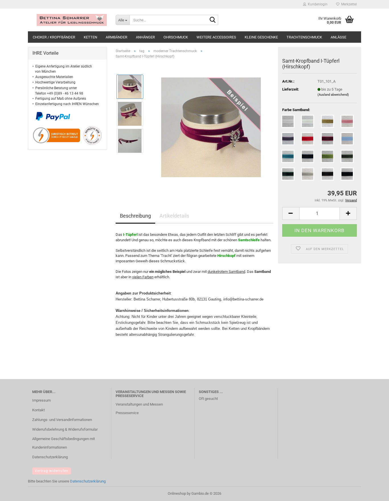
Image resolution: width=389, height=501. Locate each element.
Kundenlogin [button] (316, 4)
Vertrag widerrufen (51, 471)
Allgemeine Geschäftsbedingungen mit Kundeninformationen (63, 443)
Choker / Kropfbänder (54, 37)
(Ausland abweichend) (333, 95)
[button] (290, 213)
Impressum (41, 400)
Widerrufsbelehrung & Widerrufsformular (65, 429)
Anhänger (145, 37)
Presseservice (127, 413)
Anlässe (338, 37)
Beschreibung (135, 216)
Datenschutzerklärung (50, 457)
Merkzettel (348, 4)
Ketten (90, 37)
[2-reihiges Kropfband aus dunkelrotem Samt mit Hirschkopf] (211, 127)
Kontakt (38, 410)
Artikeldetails (174, 216)
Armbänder (116, 37)
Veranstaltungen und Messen (139, 404)
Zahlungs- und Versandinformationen (62, 420)
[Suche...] (212, 20)
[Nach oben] (373, 492)
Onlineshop (177, 493)
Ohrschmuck (175, 37)
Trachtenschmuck (304, 37)
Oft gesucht (208, 398)
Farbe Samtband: (296, 110)
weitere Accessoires (216, 37)
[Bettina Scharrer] (69, 20)
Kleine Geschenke (261, 37)
